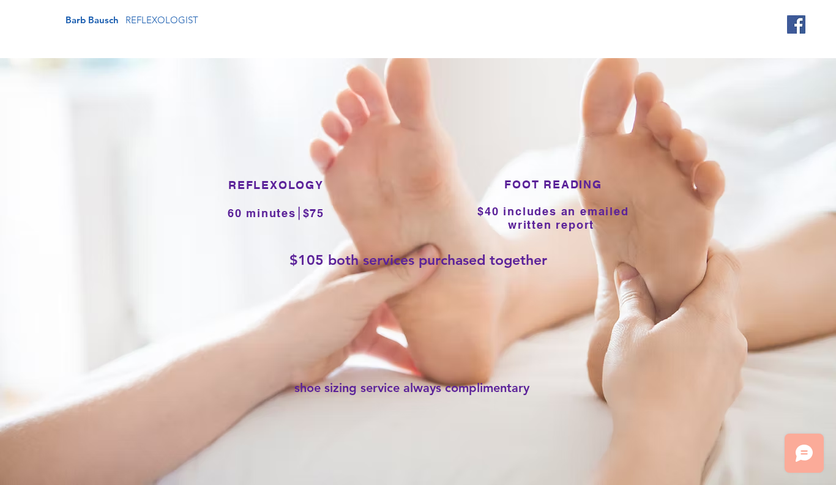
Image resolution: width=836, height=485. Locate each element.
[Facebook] (796, 24)
